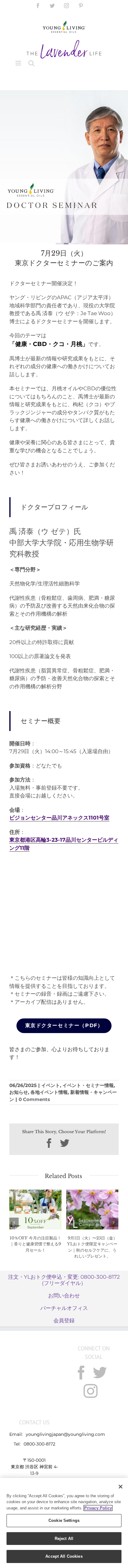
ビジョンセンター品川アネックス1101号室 (59, 818)
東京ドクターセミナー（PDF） (64, 1025)
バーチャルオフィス (64, 1308)
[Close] (120, 1486)
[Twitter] (100, 1373)
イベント (50, 1085)
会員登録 (64, 1320)
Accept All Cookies (63, 1556)
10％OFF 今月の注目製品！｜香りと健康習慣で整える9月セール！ (35, 1244)
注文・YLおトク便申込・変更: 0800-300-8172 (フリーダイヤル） (64, 1280)
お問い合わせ (64, 1295)
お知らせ (18, 1092)
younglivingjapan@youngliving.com (65, 1434)
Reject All (64, 1538)
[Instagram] (91, 1391)
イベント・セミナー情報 (88, 1085)
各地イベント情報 (49, 1092)
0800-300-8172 (39, 1444)
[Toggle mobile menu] (19, 63)
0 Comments (34, 1099)
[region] (64, 1523)
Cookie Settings (64, 1520)
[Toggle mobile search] (31, 63)
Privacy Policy (98, 1508)
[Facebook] (81, 1373)
